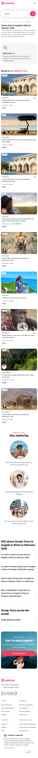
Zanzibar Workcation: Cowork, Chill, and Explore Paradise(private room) (16, 180)
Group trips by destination (27, 724)
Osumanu (7, 372)
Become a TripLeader (26, 705)
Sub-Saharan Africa (19, 71)
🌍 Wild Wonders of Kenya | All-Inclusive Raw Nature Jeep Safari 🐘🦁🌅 (19, 141)
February (27, 22)
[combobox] (16, 14)
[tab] (17, 94)
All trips (9, 22)
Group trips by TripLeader (27, 727)
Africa (15, 22)
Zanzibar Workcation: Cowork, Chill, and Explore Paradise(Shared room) (16, 101)
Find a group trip (6, 705)
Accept (28, 752)
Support (4, 714)
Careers (3, 727)
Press (3, 730)
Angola (21, 22)
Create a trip (23, 714)
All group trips (23, 730)
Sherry (7, 98)
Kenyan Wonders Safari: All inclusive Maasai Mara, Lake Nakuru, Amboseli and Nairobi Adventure (17, 220)
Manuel (7, 333)
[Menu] (34, 3)
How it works (5, 711)
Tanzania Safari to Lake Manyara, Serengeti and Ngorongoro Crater (15, 259)
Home (3, 22)
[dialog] (19, 744)
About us (4, 724)
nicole (6, 295)
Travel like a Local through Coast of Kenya (14, 298)
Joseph (7, 256)
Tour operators (24, 708)
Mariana (7, 137)
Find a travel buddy (7, 708)
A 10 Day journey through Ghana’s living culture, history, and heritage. (18, 376)
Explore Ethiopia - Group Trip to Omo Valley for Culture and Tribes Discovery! (18, 336)
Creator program (24, 711)
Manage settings (9, 748)
